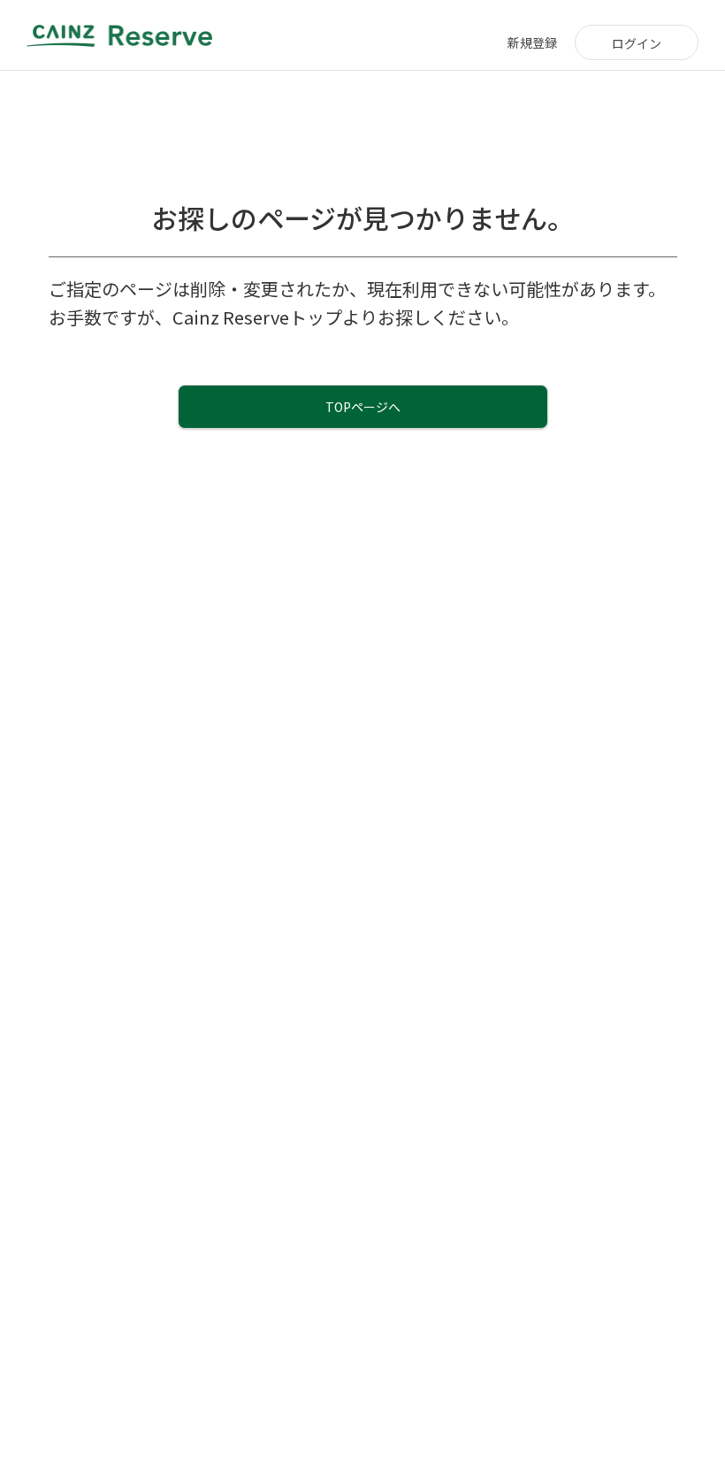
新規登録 (532, 42)
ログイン (636, 43)
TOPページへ (363, 407)
